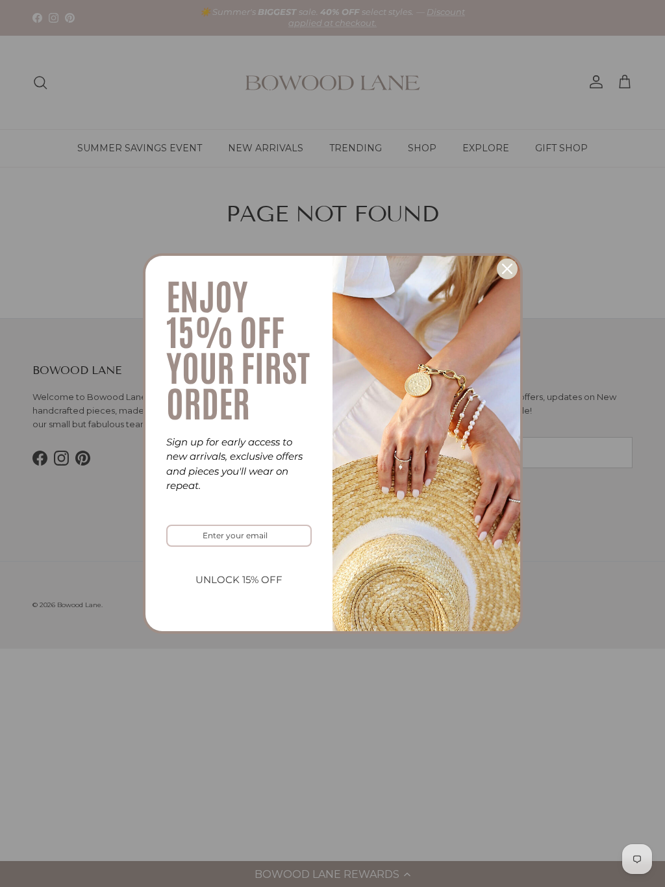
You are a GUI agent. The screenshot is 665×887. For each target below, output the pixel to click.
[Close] (507, 268)
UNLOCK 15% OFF (238, 579)
